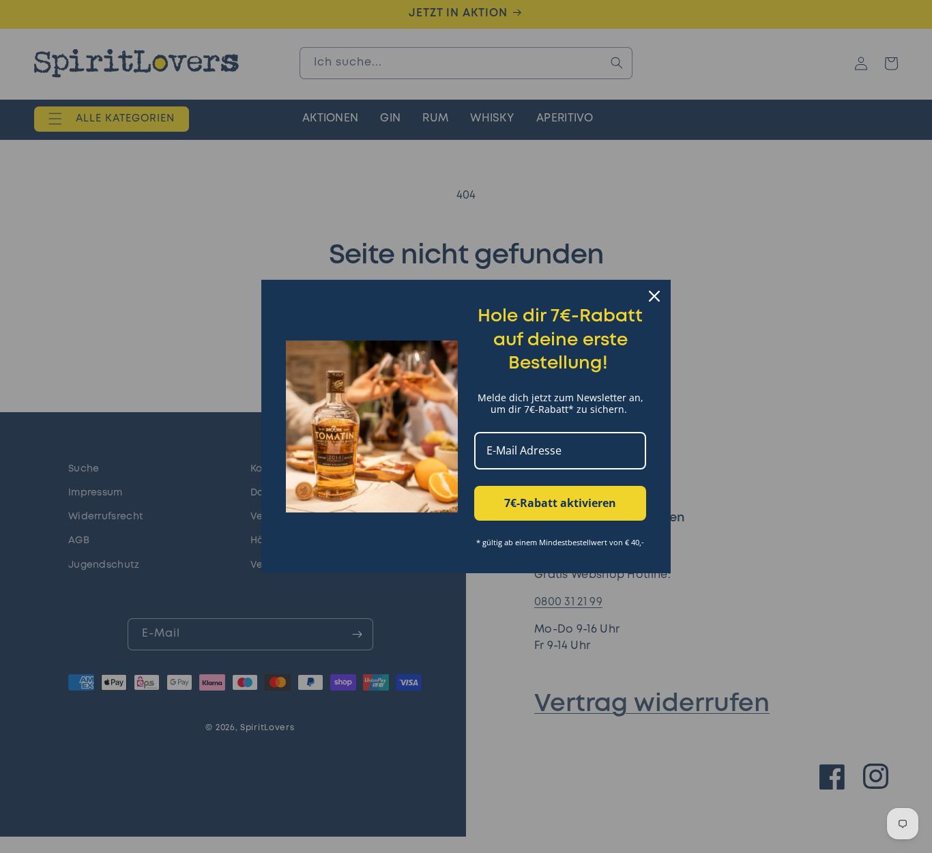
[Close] (654, 296)
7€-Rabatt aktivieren (560, 502)
